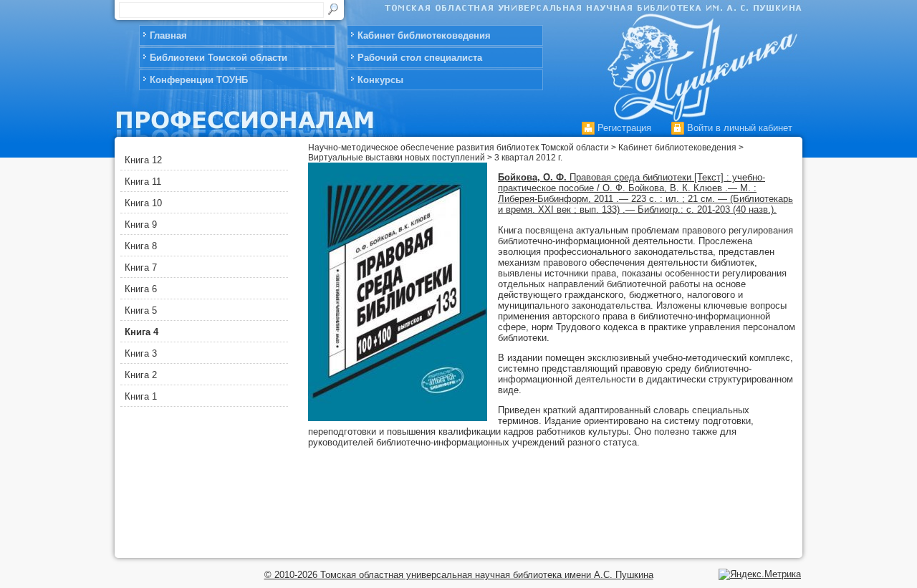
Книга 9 (141, 224)
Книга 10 (143, 203)
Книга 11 (143, 181)
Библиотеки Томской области (218, 57)
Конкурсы (380, 79)
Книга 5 (141, 310)
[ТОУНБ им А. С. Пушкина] (699, 62)
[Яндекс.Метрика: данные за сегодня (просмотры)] (760, 574)
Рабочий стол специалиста (419, 57)
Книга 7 (141, 267)
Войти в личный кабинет (738, 127)
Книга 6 (141, 289)
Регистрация (623, 127)
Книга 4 (141, 332)
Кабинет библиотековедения (424, 35)
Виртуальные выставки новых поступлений (396, 158)
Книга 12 (143, 160)
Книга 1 (141, 396)
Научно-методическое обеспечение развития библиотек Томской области (458, 148)
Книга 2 (141, 375)
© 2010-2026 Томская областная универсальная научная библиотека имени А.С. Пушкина (458, 574)
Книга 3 (141, 353)
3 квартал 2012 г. (528, 158)
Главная (168, 35)
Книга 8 (141, 246)
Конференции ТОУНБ (199, 79)
